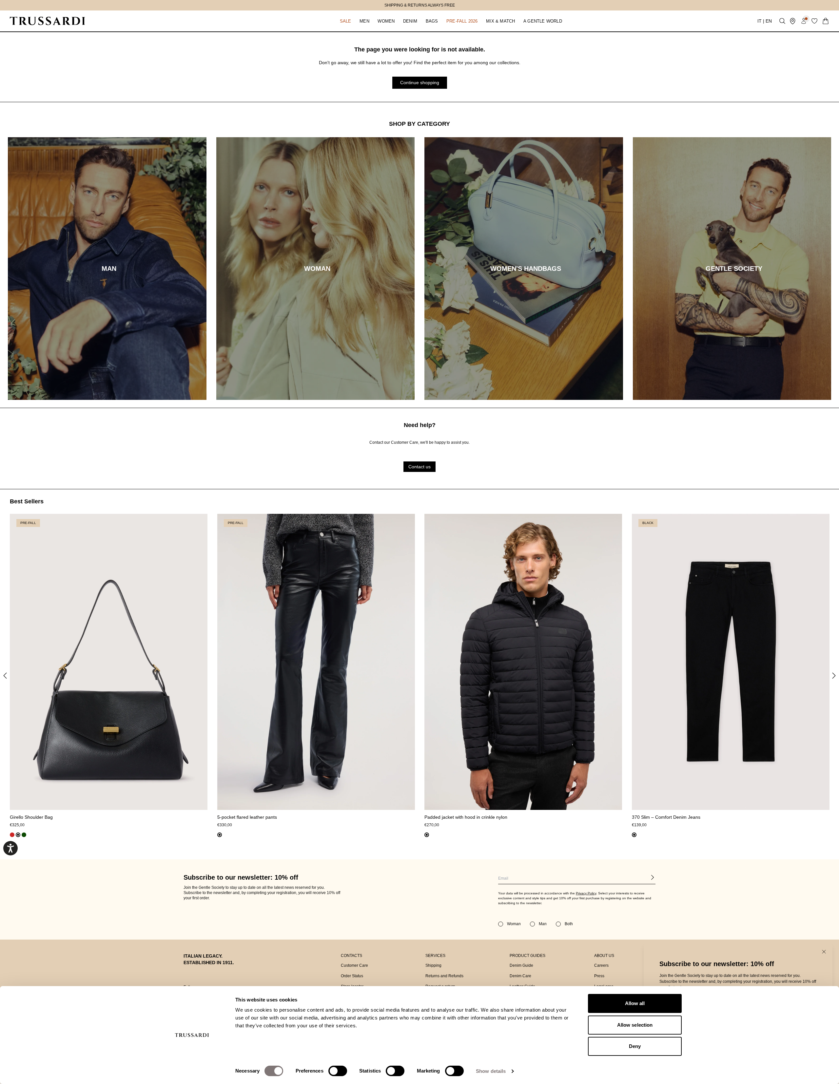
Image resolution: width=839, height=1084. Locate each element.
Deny (635, 1046)
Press (599, 976)
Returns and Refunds (444, 976)
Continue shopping (419, 82)
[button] (345, 20)
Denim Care (520, 976)
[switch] (337, 1071)
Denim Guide (521, 965)
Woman (514, 924)
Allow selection (635, 1025)
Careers (601, 965)
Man (543, 924)
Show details (491, 1071)
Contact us (419, 466)
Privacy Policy (586, 893)
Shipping (433, 965)
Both (569, 924)
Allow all (635, 1003)
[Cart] (825, 21)
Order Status (352, 976)
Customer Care (354, 965)
